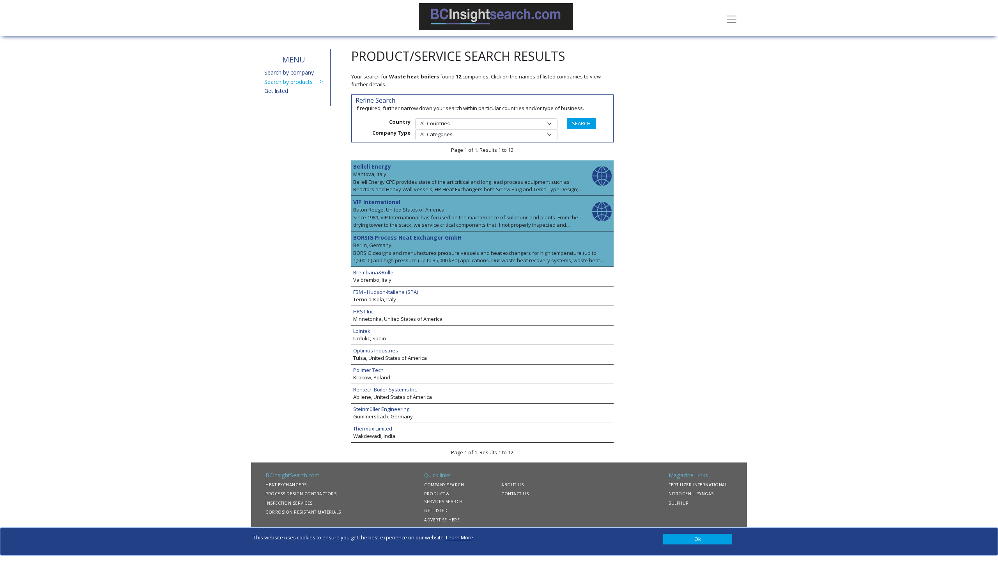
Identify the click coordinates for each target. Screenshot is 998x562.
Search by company (289, 72)
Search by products (288, 81)
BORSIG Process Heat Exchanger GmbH (407, 237)
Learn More (459, 537)
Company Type (391, 132)
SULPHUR (679, 503)
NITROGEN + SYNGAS (691, 493)
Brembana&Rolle (373, 272)
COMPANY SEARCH (444, 484)
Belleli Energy (372, 166)
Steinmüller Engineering (381, 409)
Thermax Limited (372, 428)
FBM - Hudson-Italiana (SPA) (385, 291)
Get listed (276, 90)
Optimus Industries (375, 350)
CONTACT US (515, 493)
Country (400, 121)
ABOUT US (512, 484)
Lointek (361, 330)
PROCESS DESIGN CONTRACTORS (300, 493)
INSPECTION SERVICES (289, 503)
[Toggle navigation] (731, 18)
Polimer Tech (368, 369)
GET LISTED (436, 510)
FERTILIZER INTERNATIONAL (698, 484)
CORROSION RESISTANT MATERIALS (303, 512)
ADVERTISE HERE (442, 520)
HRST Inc (363, 311)
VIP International (376, 202)
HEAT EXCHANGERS (286, 484)
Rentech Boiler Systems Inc (385, 389)
